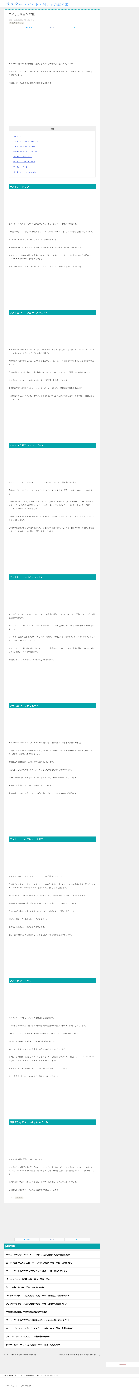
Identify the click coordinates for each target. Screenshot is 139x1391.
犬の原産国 (19, 1198)
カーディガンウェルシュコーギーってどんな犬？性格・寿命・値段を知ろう (40, 1263)
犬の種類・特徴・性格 (16, 23)
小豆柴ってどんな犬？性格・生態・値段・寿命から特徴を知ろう (78, 1355)
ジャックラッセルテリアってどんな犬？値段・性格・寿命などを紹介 (37, 1271)
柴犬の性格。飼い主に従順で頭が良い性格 (25, 1287)
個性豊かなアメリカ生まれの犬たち (25, 172)
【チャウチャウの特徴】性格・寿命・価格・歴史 (28, 1279)
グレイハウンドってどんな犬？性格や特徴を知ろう (22, 1355)
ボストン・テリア (19, 136)
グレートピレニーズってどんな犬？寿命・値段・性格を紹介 (33, 1345)
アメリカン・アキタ (20, 167)
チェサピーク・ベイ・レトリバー (25, 151)
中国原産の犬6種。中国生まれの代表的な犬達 (26, 1312)
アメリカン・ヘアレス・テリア (24, 162)
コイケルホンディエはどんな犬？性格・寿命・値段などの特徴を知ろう (38, 1296)
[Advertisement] (52, 47)
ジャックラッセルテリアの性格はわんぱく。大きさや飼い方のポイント (38, 1320)
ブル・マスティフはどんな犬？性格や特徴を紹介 (28, 1336)
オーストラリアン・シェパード (24, 146)
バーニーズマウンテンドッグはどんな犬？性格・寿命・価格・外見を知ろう (40, 1328)
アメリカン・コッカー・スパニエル (25, 141)
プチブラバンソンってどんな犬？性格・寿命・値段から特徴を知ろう (37, 1304)
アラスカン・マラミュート (22, 157)
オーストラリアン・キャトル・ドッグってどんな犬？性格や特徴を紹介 (38, 1255)
